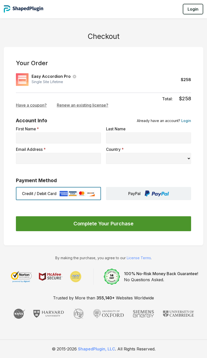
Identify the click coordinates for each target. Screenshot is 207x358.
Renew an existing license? (82, 105)
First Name (27, 129)
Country (115, 149)
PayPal (134, 193)
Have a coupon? (31, 105)
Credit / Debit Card (39, 193)
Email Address (31, 149)
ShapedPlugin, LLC (96, 348)
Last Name (115, 129)
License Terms (139, 258)
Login (193, 9)
